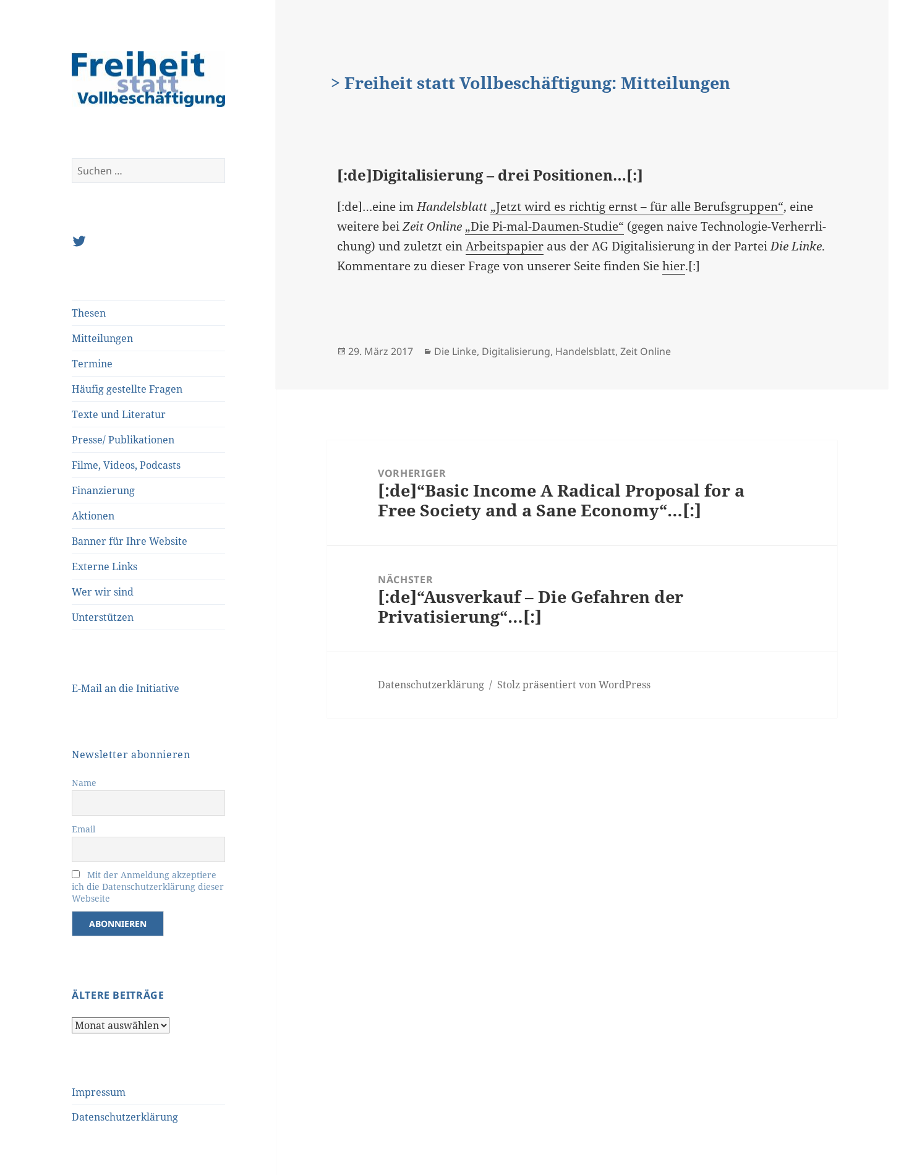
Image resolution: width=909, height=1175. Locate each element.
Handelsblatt (585, 351)
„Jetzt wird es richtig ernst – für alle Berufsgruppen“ (636, 207)
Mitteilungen (102, 338)
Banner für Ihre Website (129, 541)
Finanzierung (103, 490)
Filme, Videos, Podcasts (126, 465)
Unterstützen (103, 617)
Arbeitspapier (505, 246)
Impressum (99, 1092)
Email (83, 829)
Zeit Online (645, 351)
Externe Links (104, 566)
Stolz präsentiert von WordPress (574, 684)
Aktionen (93, 516)
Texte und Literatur (119, 414)
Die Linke (455, 351)
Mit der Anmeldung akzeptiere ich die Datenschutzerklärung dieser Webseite (148, 886)
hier (673, 266)
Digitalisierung (516, 351)
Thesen (89, 313)
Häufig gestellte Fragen (127, 389)
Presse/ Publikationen (123, 439)
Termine (92, 363)
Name (84, 782)
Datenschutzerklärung (125, 1117)
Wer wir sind (103, 592)
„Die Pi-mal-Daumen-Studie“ (544, 226)
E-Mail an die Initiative (125, 688)
